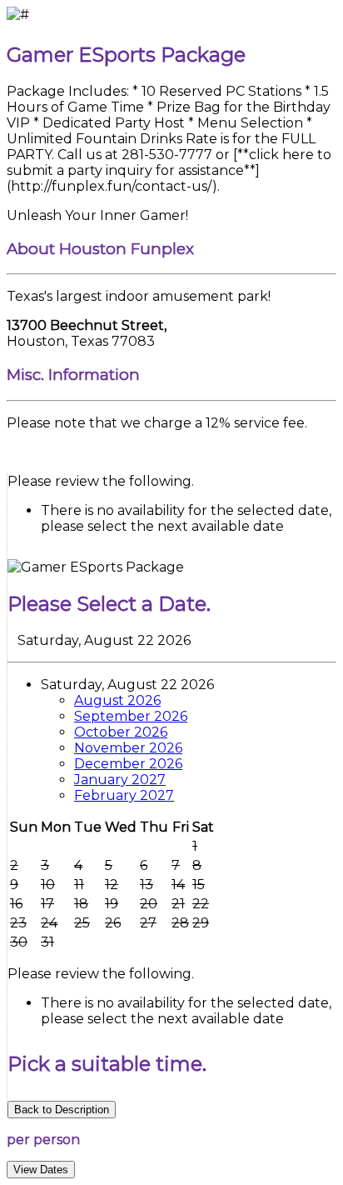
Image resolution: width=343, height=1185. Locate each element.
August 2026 (117, 700)
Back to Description (61, 1109)
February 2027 (124, 795)
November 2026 (128, 748)
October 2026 (120, 732)
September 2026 (130, 716)
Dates (40, 1169)
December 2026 (128, 764)
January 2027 (120, 780)
